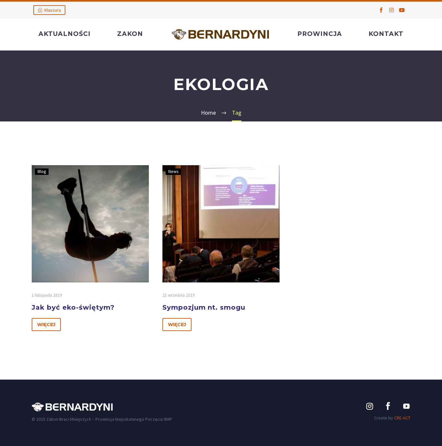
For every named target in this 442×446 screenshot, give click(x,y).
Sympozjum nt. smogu (203, 307)
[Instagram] (391, 10)
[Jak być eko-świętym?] (90, 223)
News (173, 171)
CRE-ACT (402, 418)
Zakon (130, 34)
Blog (42, 171)
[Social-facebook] (381, 10)
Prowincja (319, 34)
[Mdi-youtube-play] (406, 406)
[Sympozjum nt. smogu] (221, 223)
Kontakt (386, 34)
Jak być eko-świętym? (73, 307)
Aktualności (65, 34)
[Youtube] (402, 10)
